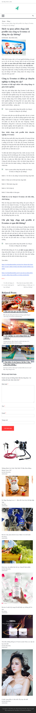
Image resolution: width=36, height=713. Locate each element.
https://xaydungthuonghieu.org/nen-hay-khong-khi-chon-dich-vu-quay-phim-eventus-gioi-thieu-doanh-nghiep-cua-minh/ (17, 266)
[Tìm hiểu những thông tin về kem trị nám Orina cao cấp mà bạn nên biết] (17, 627)
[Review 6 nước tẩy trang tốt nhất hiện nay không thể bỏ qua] (17, 588)
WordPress (28, 710)
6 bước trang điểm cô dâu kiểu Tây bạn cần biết (15, 699)
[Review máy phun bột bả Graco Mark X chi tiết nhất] (17, 519)
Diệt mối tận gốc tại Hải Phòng (15, 311)
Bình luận (5, 384)
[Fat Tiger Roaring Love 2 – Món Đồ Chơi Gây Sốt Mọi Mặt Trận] (17, 486)
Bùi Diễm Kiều (13, 37)
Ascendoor (17, 710)
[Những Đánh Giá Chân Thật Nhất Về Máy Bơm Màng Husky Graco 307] (17, 450)
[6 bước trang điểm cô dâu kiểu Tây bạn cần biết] (17, 672)
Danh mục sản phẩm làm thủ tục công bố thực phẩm (16, 567)
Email (4, 413)
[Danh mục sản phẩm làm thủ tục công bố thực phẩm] (17, 552)
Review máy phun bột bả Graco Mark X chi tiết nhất (16, 534)
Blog (3, 278)
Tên (3, 406)
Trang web (5, 420)
